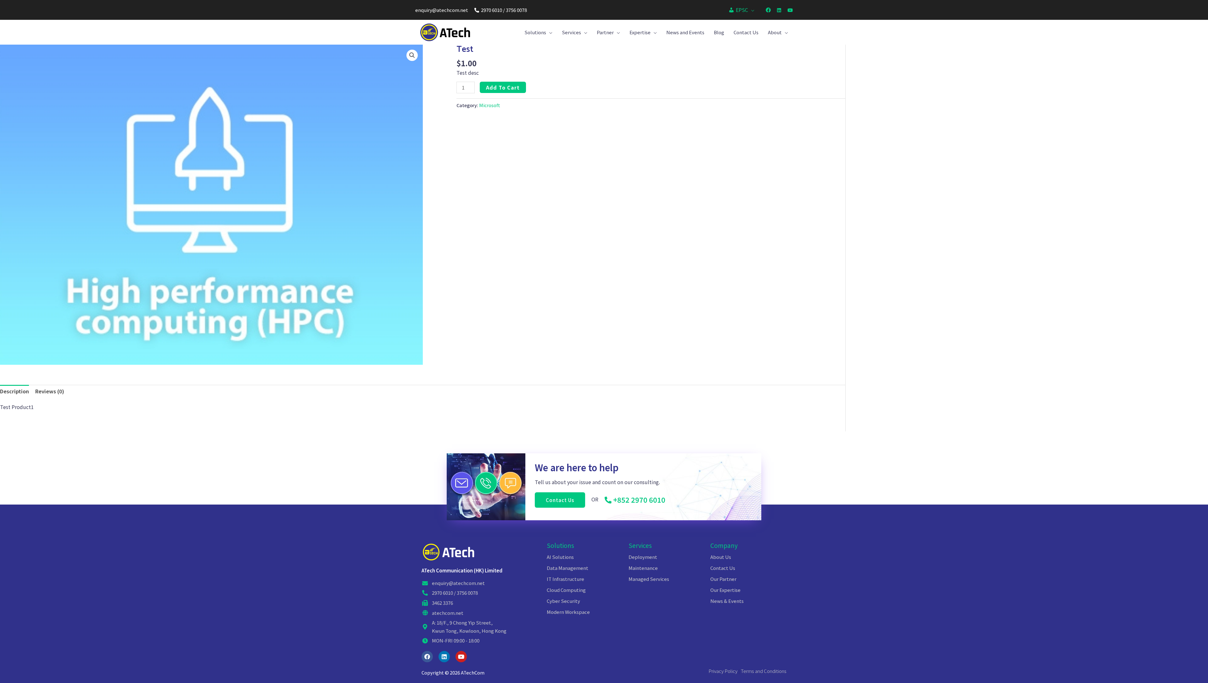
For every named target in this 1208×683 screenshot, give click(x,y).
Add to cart (503, 87)
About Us (720, 557)
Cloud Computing (566, 590)
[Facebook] (427, 656)
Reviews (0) (49, 391)
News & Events (727, 601)
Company (724, 545)
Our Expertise (725, 590)
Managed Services (649, 579)
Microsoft (489, 105)
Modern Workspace (568, 612)
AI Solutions (560, 557)
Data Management (567, 568)
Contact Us (722, 568)
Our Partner (723, 579)
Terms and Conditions (763, 671)
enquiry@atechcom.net (441, 10)
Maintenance (643, 568)
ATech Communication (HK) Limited (462, 570)
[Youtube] (461, 656)
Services (640, 545)
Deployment (643, 557)
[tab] (14, 391)
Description (14, 391)
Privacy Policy (722, 671)
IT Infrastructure (565, 579)
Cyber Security (563, 601)
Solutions (560, 545)
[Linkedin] (444, 656)
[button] (560, 500)
